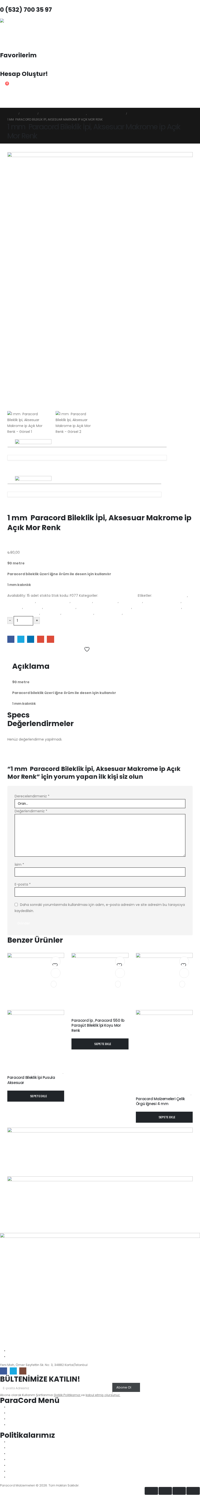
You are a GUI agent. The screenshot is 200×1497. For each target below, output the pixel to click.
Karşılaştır (18, 656)
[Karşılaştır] (54, 984)
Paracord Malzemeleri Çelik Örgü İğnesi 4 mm (160, 1101)
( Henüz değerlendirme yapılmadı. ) (37, 546)
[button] (4, 104)
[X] (13, 1371)
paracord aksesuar (60, 607)
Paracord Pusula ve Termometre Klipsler (63, 1073)
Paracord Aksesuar (21, 1073)
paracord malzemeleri (142, 613)
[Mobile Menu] (4, 95)
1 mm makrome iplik (170, 595)
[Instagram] (22, 1371)
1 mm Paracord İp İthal (118, 595)
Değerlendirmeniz (31, 811)
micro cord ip (131, 601)
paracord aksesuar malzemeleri (104, 607)
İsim (19, 864)
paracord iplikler (108, 613)
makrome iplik (106, 601)
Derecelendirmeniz (32, 796)
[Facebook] (3, 1371)
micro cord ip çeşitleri (162, 601)
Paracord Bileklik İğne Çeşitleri (156, 1094)
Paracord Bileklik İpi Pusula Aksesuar (31, 1080)
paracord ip (50, 613)
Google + (40, 639)
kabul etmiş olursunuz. (103, 1395)
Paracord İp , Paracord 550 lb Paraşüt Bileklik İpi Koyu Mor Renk (97, 1025)
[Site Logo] (13, 32)
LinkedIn (30, 639)
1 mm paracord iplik (53, 601)
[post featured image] (99, 981)
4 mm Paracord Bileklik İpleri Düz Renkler (99, 1016)
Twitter (20, 639)
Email (50, 639)
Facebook (10, 639)
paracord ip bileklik (77, 613)
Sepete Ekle (20, 630)
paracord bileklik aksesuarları (157, 607)
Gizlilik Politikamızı (67, 1395)
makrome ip (81, 601)
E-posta (23, 884)
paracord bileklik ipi (23, 613)
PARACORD (33, 607)
